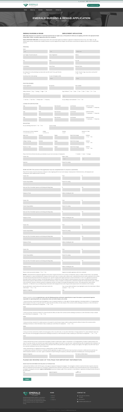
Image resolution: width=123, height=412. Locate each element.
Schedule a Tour (94, 5)
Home (25, 10)
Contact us (58, 10)
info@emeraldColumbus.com (85, 401)
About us (32, 10)
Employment (49, 10)
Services (40, 10)
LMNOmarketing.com (71, 410)
